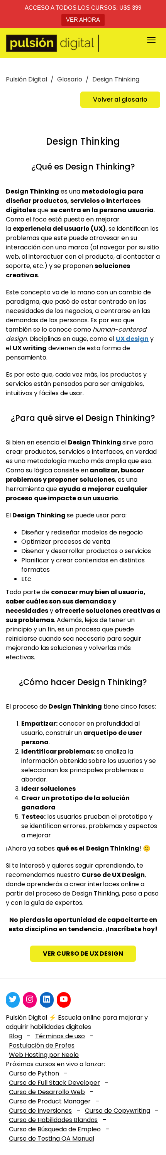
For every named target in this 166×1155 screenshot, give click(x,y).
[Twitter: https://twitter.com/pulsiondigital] (13, 999)
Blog (15, 1036)
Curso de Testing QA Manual (51, 1138)
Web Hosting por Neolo (44, 1054)
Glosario (69, 79)
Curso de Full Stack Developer (54, 1082)
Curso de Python (34, 1073)
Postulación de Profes (42, 1045)
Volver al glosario (120, 99)
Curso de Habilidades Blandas (53, 1119)
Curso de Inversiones (40, 1110)
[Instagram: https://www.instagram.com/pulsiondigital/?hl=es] (30, 999)
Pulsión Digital (26, 79)
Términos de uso (60, 1036)
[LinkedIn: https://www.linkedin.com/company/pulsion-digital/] (47, 999)
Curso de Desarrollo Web (47, 1092)
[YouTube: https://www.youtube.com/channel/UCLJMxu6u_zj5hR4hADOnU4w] (64, 999)
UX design (132, 338)
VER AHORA (83, 19)
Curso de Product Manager (50, 1101)
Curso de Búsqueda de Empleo (55, 1129)
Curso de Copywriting (117, 1110)
